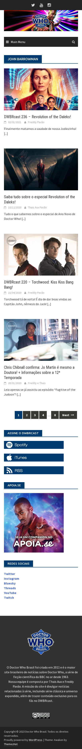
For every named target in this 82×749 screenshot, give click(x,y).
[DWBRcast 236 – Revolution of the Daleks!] (41, 89)
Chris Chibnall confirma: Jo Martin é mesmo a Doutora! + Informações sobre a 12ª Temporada (39, 372)
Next (66, 415)
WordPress (35, 740)
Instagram (11, 578)
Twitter (9, 574)
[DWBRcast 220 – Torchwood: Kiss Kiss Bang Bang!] (41, 254)
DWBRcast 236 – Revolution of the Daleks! (37, 116)
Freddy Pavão (36, 122)
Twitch (9, 598)
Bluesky (10, 583)
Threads (10, 588)
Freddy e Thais (37, 383)
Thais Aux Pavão (37, 207)
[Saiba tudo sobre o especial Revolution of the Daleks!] (41, 169)
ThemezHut (11, 744)
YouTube (10, 593)
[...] (6, 133)
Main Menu (18, 42)
